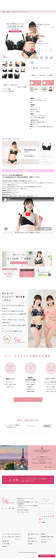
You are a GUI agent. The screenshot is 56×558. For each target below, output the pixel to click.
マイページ (17, 539)
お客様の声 (4, 546)
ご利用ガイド (18, 536)
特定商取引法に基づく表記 (47, 536)
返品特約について (32, 538)
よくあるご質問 (5, 543)
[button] (54, 377)
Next (24, 40)
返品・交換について (32, 541)
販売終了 (9, 11)
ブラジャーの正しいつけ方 (8, 534)
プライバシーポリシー (46, 539)
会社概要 (30, 543)
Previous (3, 40)
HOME (3, 11)
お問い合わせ (44, 542)
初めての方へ (18, 534)
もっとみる (28, 399)
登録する (47, 426)
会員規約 (43, 534)
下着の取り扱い (5, 541)
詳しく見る (48, 467)
